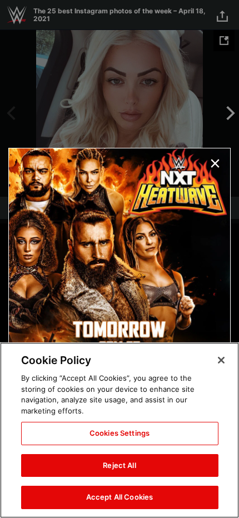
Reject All (119, 465)
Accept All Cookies (119, 496)
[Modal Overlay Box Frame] (119, 259)
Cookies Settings (119, 433)
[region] (119, 430)
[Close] (221, 360)
